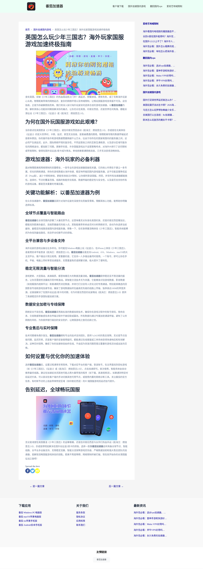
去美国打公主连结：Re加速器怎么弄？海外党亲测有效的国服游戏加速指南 (159, 115)
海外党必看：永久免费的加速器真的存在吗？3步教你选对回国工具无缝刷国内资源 (159, 85)
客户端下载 (118, 6)
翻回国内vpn (156, 6)
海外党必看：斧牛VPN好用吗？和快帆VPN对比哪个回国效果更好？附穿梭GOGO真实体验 (159, 80)
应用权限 (80, 521)
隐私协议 (80, 517)
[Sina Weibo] (37, 470)
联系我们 (80, 525)
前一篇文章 (37, 486)
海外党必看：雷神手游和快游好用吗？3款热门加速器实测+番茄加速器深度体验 (159, 71)
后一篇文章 (116, 486)
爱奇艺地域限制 (174, 6)
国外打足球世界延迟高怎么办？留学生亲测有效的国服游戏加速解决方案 (159, 100)
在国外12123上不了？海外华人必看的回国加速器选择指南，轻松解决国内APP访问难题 (159, 41)
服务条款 (80, 512)
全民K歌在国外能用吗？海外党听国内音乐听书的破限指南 (159, 36)
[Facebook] (27, 470)
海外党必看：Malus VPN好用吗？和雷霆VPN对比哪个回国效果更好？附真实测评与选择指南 (159, 75)
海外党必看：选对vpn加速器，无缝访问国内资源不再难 (159, 66)
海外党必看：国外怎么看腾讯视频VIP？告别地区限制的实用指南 (159, 46)
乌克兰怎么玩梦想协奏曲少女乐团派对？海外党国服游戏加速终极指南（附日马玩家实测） (159, 110)
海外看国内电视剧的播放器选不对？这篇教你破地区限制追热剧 (159, 31)
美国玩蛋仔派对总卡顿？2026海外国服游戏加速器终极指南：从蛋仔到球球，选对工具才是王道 (159, 105)
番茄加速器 (54, 6)
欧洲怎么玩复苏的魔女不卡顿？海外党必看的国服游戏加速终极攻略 (159, 120)
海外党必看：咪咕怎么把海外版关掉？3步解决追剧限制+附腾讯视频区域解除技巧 (159, 51)
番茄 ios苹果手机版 (28, 521)
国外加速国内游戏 (137, 6)
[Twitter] (32, 470)
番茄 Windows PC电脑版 (30, 512)
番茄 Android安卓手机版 (30, 525)
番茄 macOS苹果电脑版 (30, 517)
